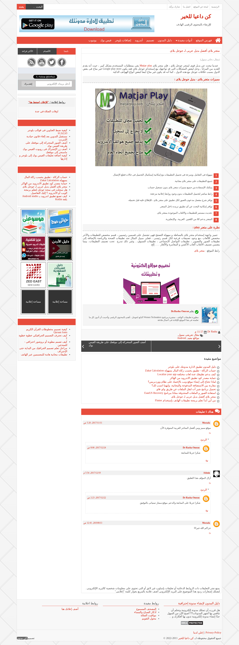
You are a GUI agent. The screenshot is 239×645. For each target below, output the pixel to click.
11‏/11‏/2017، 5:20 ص (92, 422)
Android (181, 338)
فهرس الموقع (204, 40)
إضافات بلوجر (123, 40)
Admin (206, 473)
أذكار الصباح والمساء (145, 612)
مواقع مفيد (193, 338)
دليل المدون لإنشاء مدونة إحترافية (199, 603)
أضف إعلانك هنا (70, 609)
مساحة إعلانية (60, 301)
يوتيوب (93, 40)
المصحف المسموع (146, 609)
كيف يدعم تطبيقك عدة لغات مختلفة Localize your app (186, 374)
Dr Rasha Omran (191, 447)
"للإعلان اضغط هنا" (38, 102)
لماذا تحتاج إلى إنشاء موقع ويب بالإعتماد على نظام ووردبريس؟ (182, 381)
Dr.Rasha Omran (180, 311)
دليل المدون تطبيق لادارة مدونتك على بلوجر (192, 366)
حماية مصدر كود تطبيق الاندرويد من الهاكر (193, 378)
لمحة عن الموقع (200, 6)
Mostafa (206, 422)
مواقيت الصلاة (148, 615)
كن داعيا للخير (196, 16)
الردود (203, 439)
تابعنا (66, 51)
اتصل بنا (186, 6)
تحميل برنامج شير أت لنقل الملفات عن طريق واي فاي (186, 389)
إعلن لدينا (198, 632)
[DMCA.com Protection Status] (192, 624)
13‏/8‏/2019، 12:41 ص (92, 523)
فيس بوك (105, 40)
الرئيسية (215, 6)
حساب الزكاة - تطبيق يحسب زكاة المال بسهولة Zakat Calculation (180, 370)
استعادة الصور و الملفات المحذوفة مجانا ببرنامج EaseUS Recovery (180, 393)
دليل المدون (165, 40)
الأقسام (46, 51)
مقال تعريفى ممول (188, 335)
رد (210, 432)
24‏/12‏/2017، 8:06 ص (96, 447)
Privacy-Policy (213, 632)
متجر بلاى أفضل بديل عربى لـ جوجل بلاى (195, 50)
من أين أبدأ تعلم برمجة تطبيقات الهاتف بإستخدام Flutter (185, 400)
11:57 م (199, 331)
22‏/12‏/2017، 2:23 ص (96, 497)
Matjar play (145, 65)
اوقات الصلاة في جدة (46, 111)
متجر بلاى (199, 250)
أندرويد (139, 40)
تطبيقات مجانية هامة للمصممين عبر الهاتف (44, 354)
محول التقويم (149, 618)
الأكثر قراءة (27, 51)
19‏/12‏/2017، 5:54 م (92, 473)
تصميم (150, 40)
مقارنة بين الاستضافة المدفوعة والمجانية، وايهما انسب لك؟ (184, 385)
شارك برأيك (174, 6)
